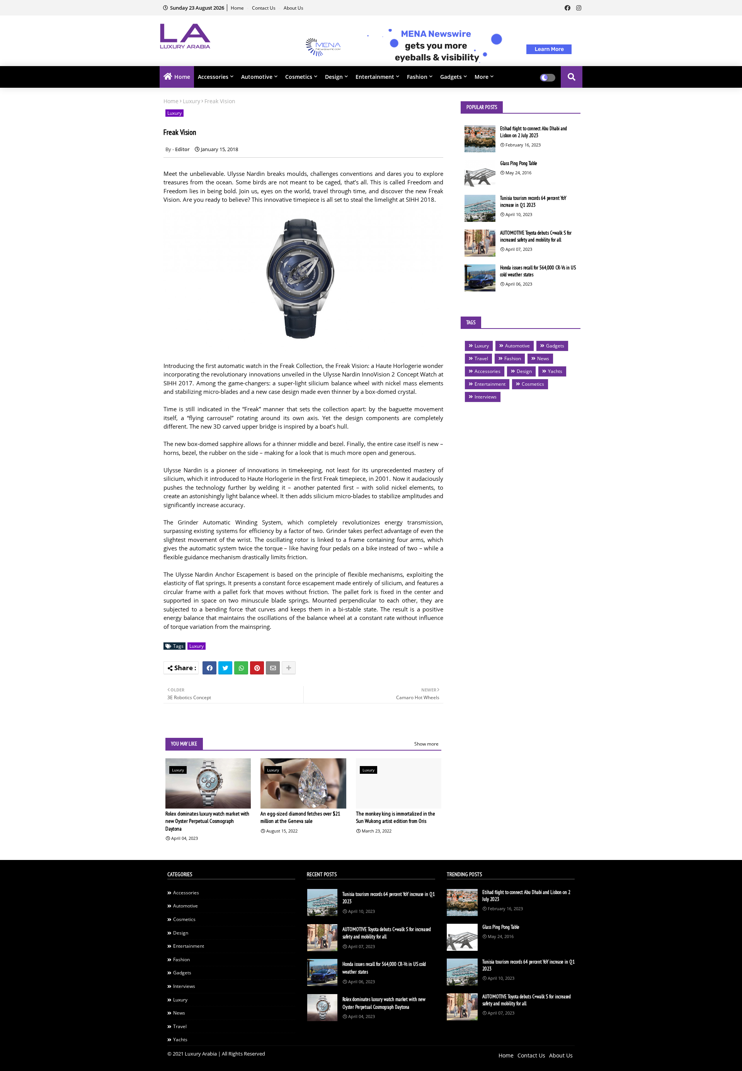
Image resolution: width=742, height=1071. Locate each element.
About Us (293, 8)
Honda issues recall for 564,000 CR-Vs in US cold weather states (538, 271)
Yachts (555, 371)
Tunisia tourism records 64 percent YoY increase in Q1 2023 (533, 201)
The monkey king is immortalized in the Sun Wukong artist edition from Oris (395, 817)
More (481, 76)
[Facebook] (209, 667)
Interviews (486, 396)
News (543, 358)
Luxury (191, 101)
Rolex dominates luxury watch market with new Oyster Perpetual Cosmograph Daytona (207, 821)
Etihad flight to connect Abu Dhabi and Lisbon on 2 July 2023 (533, 132)
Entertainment (375, 76)
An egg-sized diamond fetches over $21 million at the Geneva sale (300, 817)
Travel (481, 358)
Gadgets (451, 76)
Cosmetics (298, 76)
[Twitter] (225, 667)
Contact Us (264, 8)
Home (238, 8)
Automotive (256, 76)
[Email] (273, 667)
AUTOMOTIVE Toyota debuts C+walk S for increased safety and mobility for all (536, 236)
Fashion (417, 76)
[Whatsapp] (241, 667)
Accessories (213, 76)
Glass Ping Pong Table (518, 163)
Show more (426, 744)
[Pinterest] (257, 667)
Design (334, 76)
